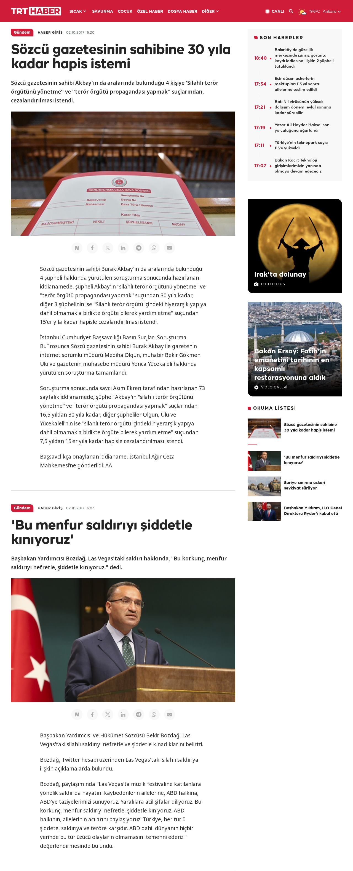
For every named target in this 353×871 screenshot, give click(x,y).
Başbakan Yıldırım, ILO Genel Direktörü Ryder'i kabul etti (313, 511)
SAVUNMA (102, 12)
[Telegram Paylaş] (138, 247)
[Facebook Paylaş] (92, 247)
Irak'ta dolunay (280, 274)
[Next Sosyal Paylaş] (76, 247)
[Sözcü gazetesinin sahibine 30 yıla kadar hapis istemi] (264, 428)
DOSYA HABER (182, 12)
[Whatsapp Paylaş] (154, 247)
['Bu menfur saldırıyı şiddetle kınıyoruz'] (264, 461)
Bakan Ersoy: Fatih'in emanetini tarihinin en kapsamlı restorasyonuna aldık (291, 365)
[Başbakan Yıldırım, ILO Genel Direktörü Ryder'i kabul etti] (264, 512)
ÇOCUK (125, 12)
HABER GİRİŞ (50, 33)
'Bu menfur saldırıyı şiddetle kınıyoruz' (312, 460)
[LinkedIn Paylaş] (123, 247)
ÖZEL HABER (150, 12)
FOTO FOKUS (273, 284)
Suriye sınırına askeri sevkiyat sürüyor (304, 486)
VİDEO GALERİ (274, 387)
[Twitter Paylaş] (107, 247)
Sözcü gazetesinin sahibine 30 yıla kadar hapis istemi (310, 428)
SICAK (75, 12)
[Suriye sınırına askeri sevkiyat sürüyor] (264, 486)
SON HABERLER (281, 38)
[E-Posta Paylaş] (169, 247)
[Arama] (293, 11)
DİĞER (208, 12)
